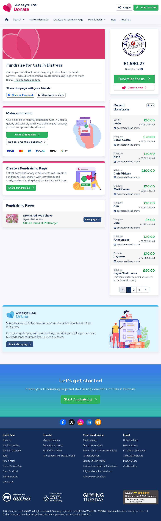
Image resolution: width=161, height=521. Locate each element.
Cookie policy (130, 466)
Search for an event (93, 445)
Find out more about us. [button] (27, 79)
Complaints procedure (134, 450)
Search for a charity (53, 445)
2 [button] (134, 289)
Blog (113, 19)
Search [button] (17, 19)
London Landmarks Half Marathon (100, 466)
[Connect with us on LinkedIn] (89, 424)
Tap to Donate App (12, 466)
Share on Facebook (23, 95)
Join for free (149, 7)
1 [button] (129, 289)
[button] (141, 69)
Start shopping (18, 344)
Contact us (8, 481)
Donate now (135, 87)
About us (126, 19)
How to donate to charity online (59, 455)
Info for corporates (12, 450)
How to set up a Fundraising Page (100, 450)
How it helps (9, 460)
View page (91, 219)
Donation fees (130, 440)
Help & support (10, 476)
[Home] (7, 19)
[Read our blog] (98, 424)
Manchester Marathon (94, 476)
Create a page (90, 440)
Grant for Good (10, 471)
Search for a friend (52, 450)
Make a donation (38, 19)
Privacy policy (130, 460)
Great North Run (91, 455)
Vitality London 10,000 (94, 460)
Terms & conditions (133, 455)
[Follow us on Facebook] (63, 424)
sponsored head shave (38, 215)
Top (152, 105)
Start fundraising (19, 187)
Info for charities (11, 445)
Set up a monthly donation (25, 141)
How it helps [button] (95, 19)
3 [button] (139, 289)
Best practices (130, 445)
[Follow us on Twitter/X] (72, 424)
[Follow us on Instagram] (80, 424)
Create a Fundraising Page (68, 19)
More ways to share (53, 95)
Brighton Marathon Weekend (97, 471)
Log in (127, 7)
